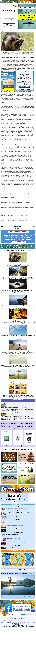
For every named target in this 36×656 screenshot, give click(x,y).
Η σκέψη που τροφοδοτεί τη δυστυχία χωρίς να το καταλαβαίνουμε (17, 277)
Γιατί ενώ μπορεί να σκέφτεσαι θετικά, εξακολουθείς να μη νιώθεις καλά (17, 305)
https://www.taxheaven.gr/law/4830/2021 (7, 197)
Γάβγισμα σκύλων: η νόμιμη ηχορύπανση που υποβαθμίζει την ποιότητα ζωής (18, 262)
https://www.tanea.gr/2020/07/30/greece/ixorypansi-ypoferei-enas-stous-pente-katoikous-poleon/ (17, 207)
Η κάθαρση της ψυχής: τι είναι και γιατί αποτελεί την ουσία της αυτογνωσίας (17, 365)
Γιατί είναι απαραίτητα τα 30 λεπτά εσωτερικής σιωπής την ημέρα (18, 351)
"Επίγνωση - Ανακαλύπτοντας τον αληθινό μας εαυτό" (24, 622)
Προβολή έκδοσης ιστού (17, 228)
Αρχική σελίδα (17, 226)
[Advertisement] (18, 634)
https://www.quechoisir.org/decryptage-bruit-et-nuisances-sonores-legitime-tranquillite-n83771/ (16, 202)
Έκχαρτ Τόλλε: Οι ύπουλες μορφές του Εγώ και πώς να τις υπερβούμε (18, 395)
